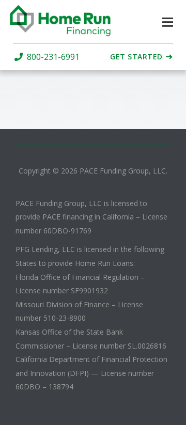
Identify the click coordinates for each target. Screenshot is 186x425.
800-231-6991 (53, 57)
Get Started (136, 56)
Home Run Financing (61, 21)
